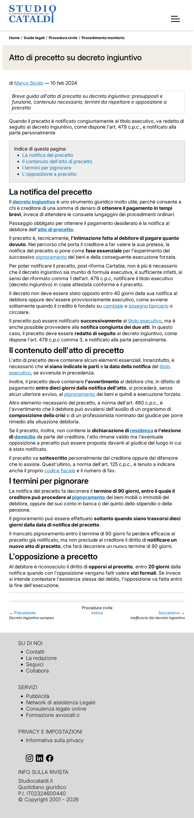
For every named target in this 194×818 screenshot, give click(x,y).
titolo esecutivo (145, 321)
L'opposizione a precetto (49, 174)
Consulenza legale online (56, 709)
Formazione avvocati (50, 715)
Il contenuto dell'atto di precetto (57, 161)
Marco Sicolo (28, 83)
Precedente (25, 612)
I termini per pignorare (46, 168)
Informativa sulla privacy (55, 740)
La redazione (41, 658)
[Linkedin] (39, 758)
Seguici (35, 664)
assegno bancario (148, 306)
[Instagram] (29, 758)
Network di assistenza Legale (60, 702)
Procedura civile (63, 38)
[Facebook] (49, 758)
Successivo (169, 612)
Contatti (35, 652)
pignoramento (51, 257)
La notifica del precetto (47, 155)
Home (14, 38)
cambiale (113, 306)
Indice (97, 612)
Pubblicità (37, 696)
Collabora (37, 670)
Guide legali (34, 38)
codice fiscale (59, 471)
